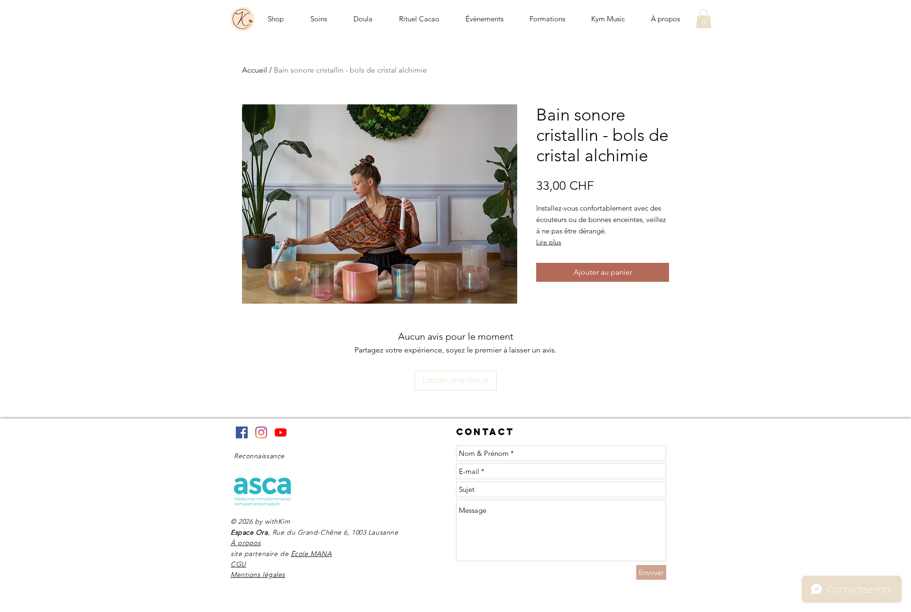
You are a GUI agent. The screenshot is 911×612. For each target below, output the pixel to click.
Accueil (254, 69)
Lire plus (548, 242)
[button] (704, 18)
